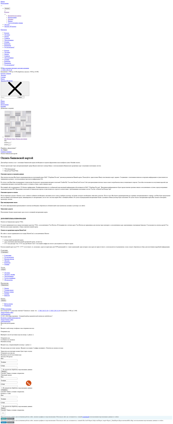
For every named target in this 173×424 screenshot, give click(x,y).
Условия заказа (8, 290)
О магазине (7, 255)
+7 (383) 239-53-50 (6, 70)
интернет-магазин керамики (20, 68)
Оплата (6, 54)
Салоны (3, 77)
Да (1, 150)
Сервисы (7, 56)
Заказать (3, 371)
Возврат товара (9, 292)
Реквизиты (7, 63)
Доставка (7, 52)
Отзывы (6, 59)
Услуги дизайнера (9, 278)
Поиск (3, 79)
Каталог (6, 12)
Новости (7, 295)
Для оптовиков (9, 58)
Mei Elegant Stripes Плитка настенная (15, 139)
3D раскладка (8, 280)
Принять (3, 418)
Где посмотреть (9, 257)
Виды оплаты (8, 304)
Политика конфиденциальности (10, 318)
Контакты (4, 30)
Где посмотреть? (9, 65)
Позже (5, 150)
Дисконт (3, 75)
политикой (85, 417)
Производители (9, 259)
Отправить (4, 390)
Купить (3, 408)
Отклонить (11, 418)
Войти (3, 1)
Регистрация (4, 3)
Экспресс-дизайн (9, 274)
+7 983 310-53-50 (43, 310)
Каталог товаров (6, 73)
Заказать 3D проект (7, 81)
